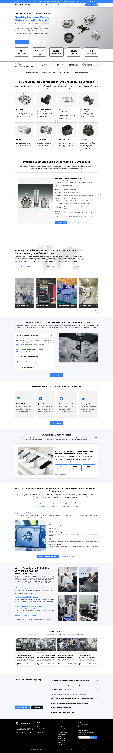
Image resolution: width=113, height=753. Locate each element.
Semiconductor (61, 742)
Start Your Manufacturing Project (48, 556)
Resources (60, 4)
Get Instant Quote (23, 42)
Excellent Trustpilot (18, 12)
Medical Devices (61, 726)
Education (60, 736)
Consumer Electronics (62, 728)
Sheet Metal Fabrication (42, 730)
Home (42, 4)
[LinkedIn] (88, 1)
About (66, 4)
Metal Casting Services (42, 728)
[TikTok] (86, 1)
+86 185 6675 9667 (84, 724)
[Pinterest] (94, 1)
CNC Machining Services (42, 724)
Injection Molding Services (42, 726)
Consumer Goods (62, 744)
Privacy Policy (88, 749)
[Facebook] (96, 1)
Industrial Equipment (62, 732)
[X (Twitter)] (92, 1)
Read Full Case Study (60, 474)
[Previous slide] (13, 195)
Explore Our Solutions (68, 556)
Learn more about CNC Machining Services (79, 222)
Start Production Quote (38, 42)
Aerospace (60, 730)
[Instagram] (97, 1)
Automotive (60, 724)
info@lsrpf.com (73, 1)
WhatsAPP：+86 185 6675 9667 (62, 1)
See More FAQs (37, 707)
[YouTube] (90, 1)
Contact (71, 4)
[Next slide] (100, 195)
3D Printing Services (41, 732)
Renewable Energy (62, 738)
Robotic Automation (62, 734)
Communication (61, 740)
